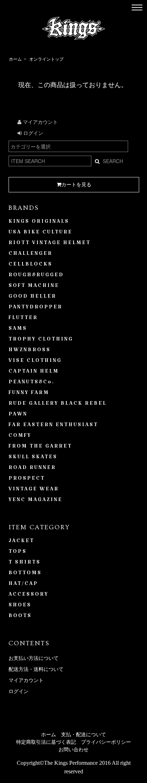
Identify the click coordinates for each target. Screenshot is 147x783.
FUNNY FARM (29, 394)
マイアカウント (39, 122)
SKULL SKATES (33, 458)
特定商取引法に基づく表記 (46, 742)
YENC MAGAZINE (35, 501)
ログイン (32, 133)
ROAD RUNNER (32, 469)
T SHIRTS (25, 563)
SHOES (20, 606)
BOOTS (20, 617)
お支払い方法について (34, 658)
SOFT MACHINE (34, 287)
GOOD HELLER (32, 297)
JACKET (21, 542)
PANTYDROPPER (35, 308)
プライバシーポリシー (106, 742)
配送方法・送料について (36, 669)
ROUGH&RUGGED (36, 276)
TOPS (18, 552)
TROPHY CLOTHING (41, 340)
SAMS (18, 329)
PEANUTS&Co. (32, 383)
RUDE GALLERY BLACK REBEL (58, 404)
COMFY (20, 436)
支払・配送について (83, 734)
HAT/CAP (23, 584)
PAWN (18, 415)
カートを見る (76, 184)
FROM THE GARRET (40, 447)
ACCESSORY (29, 595)
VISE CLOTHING (35, 361)
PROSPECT (27, 479)
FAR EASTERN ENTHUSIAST (53, 426)
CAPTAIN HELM (34, 372)
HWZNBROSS (30, 351)
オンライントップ (46, 59)
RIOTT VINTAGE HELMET (50, 244)
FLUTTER (23, 319)
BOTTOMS (25, 574)
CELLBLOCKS (30, 265)
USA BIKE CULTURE (40, 233)
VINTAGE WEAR (34, 490)
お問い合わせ (73, 749)
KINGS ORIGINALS (39, 222)
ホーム (15, 59)
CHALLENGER (30, 254)
